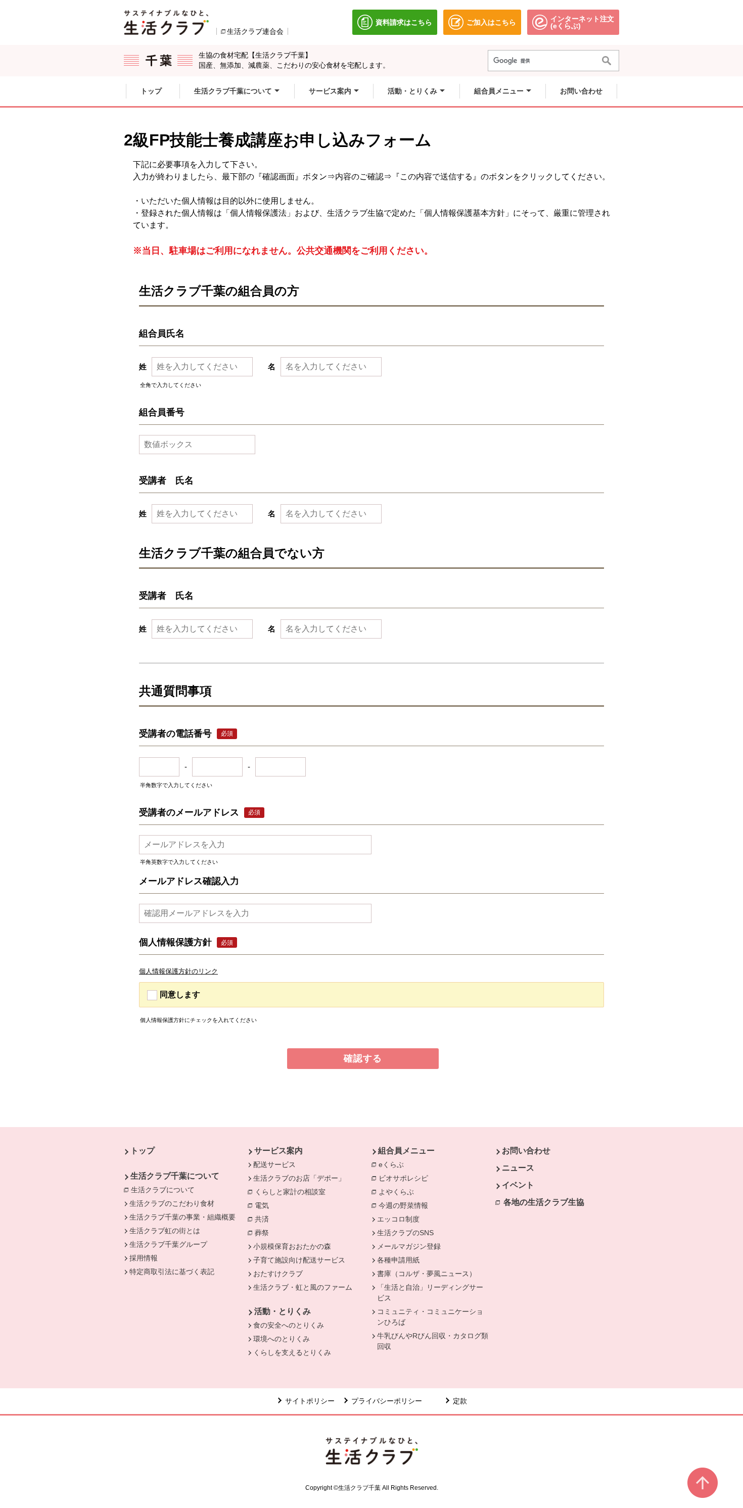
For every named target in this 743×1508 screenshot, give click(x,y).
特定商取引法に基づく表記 (171, 1272)
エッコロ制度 (398, 1219)
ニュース (518, 1167)
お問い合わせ (526, 1150)
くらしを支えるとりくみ (292, 1352)
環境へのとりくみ (281, 1339)
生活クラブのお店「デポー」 (299, 1178)
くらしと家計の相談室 (293, 1192)
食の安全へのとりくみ (288, 1325)
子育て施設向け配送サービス (299, 1260)
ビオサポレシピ (406, 1178)
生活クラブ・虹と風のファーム (302, 1287)
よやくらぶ (399, 1192)
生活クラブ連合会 (255, 31)
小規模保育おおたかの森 (292, 1246)
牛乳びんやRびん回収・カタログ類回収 (432, 1341)
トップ (142, 1150)
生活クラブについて (165, 1190)
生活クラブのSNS (405, 1233)
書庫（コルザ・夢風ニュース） (426, 1274)
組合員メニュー (406, 1150)
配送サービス (274, 1164)
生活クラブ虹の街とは (164, 1231)
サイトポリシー (310, 1401)
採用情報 (143, 1258)
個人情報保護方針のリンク (178, 971)
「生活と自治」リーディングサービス (430, 1292)
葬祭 (264, 1233)
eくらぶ (394, 1164)
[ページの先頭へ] (702, 1483)
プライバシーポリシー (386, 1401)
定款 (460, 1401)
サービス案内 (278, 1150)
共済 (264, 1219)
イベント (518, 1185)
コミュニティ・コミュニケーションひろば (430, 1316)
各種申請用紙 (398, 1260)
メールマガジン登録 (409, 1246)
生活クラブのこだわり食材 (171, 1203)
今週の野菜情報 (406, 1205)
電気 (264, 1205)
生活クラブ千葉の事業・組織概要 (182, 1217)
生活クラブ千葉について (174, 1176)
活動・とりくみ (282, 1311)
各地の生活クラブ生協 (543, 1202)
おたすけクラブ (278, 1274)
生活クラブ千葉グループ (168, 1244)
